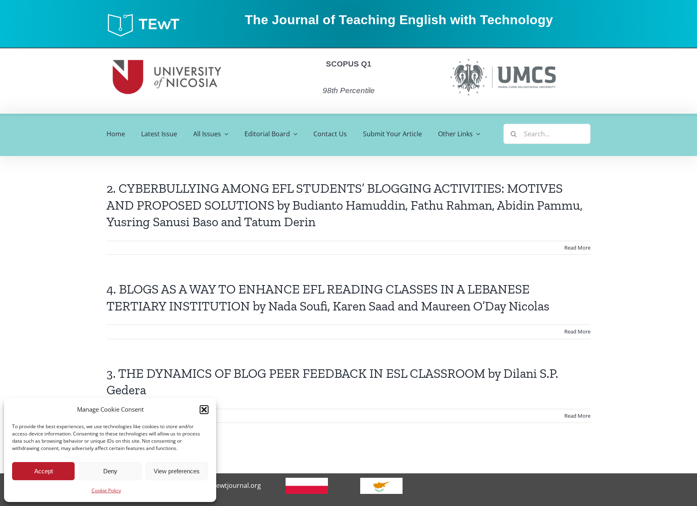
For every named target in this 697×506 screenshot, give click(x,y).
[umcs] (502, 56)
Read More (577, 247)
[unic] (166, 51)
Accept (43, 471)
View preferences (177, 471)
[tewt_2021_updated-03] (147, 15)
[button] (204, 410)
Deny (110, 471)
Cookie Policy (106, 490)
